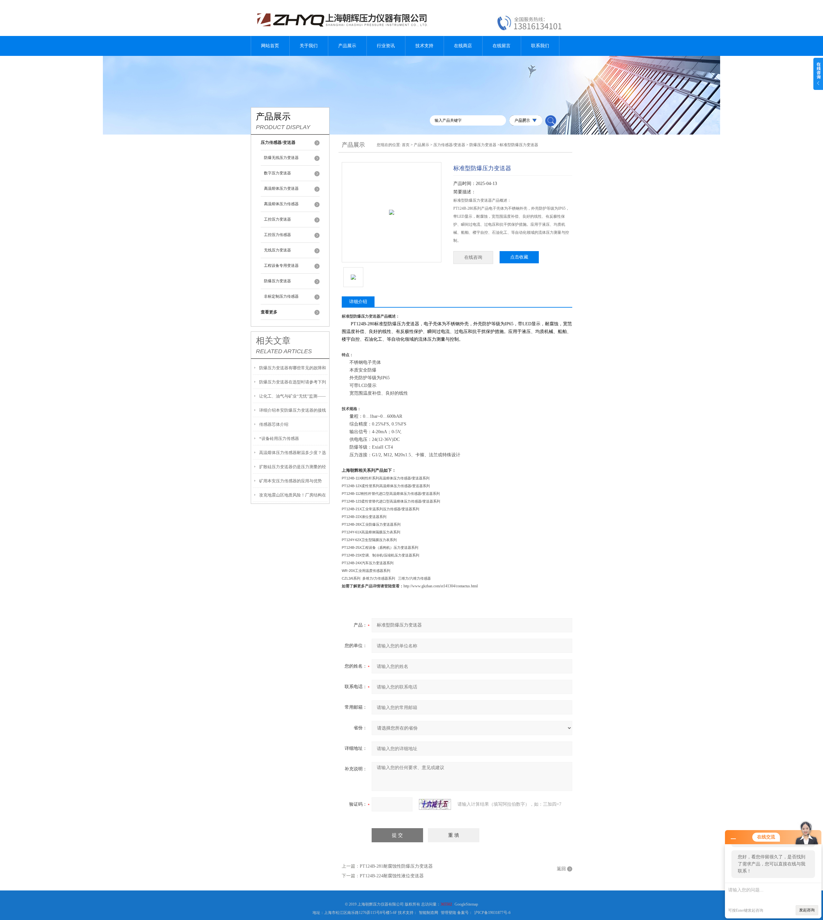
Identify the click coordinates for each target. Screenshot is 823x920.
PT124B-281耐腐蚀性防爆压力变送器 (396, 866)
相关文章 (273, 341)
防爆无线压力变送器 (281, 157)
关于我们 (309, 45)
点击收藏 (519, 257)
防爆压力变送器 (277, 281)
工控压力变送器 (277, 219)
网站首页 (270, 45)
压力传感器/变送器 (449, 145)
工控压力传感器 (277, 234)
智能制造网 (428, 912)
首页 (406, 145)
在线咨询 (473, 257)
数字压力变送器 (277, 173)
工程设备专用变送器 (281, 265)
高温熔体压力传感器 (281, 204)
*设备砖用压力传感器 (279, 438)
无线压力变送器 (277, 250)
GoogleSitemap (466, 904)
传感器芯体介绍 (273, 424)
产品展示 (347, 45)
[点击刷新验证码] (435, 804)
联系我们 (540, 45)
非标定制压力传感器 (281, 296)
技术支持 (424, 45)
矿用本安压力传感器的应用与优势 (290, 480)
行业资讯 (386, 45)
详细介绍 (358, 301)
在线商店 (463, 45)
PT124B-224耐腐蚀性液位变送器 (392, 875)
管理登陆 (448, 912)
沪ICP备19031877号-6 (492, 912)
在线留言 (502, 45)
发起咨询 (807, 910)
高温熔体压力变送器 (281, 188)
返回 (561, 868)
